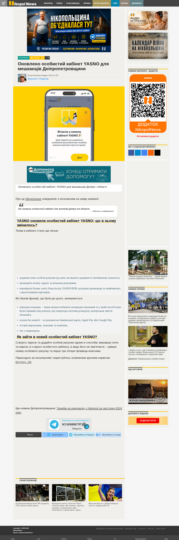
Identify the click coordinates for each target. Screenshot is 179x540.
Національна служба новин (151, 359)
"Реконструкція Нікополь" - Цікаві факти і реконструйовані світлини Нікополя (147, 277)
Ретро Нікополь (101, 3)
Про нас (151, 528)
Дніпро (37, 58)
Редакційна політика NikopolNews (109, 528)
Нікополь (48, 3)
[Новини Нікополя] (23, 5)
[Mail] (157, 153)
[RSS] (151, 153)
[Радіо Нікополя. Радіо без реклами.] (148, 20)
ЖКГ (42, 58)
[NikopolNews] (69, 424)
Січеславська (73, 3)
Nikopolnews (33, 198)
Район (59, 3)
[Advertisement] (69, 255)
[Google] (144, 153)
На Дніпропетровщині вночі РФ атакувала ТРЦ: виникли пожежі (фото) (32, 505)
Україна (87, 3)
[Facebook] (131, 153)
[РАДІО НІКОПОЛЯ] (148, 46)
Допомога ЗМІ (130, 528)
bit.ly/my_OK (24, 361)
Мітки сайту (161, 528)
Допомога (137, 3)
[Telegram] (138, 153)
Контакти (142, 528)
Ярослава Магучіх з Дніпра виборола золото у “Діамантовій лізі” (103, 505)
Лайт (115, 3)
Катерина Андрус (40, 75)
